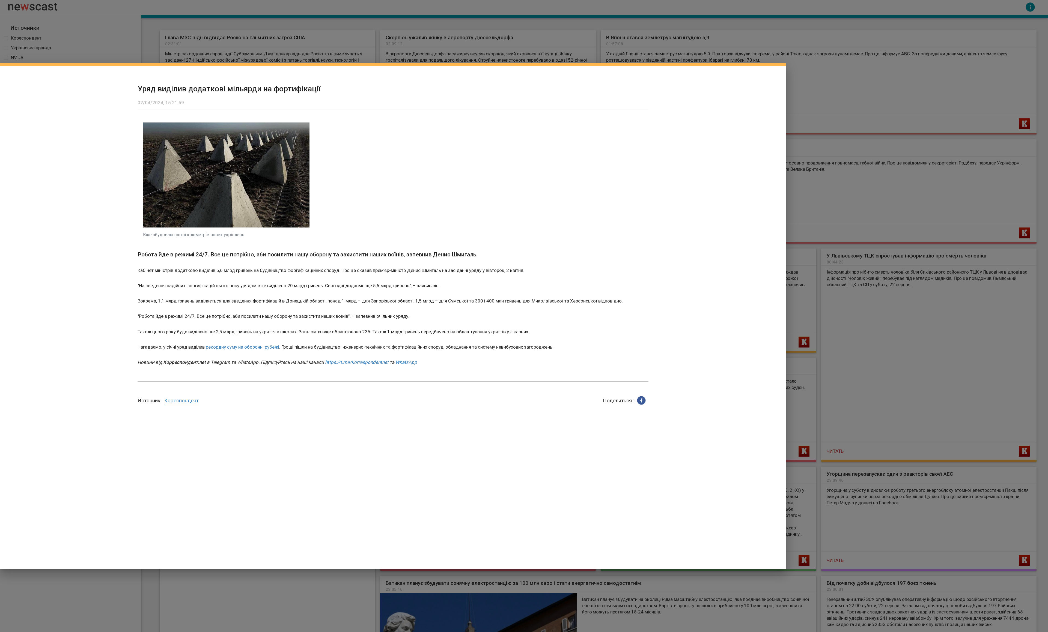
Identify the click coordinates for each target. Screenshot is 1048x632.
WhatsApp (406, 362)
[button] (641, 400)
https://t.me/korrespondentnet (357, 362)
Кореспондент (181, 400)
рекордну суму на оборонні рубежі (242, 347)
